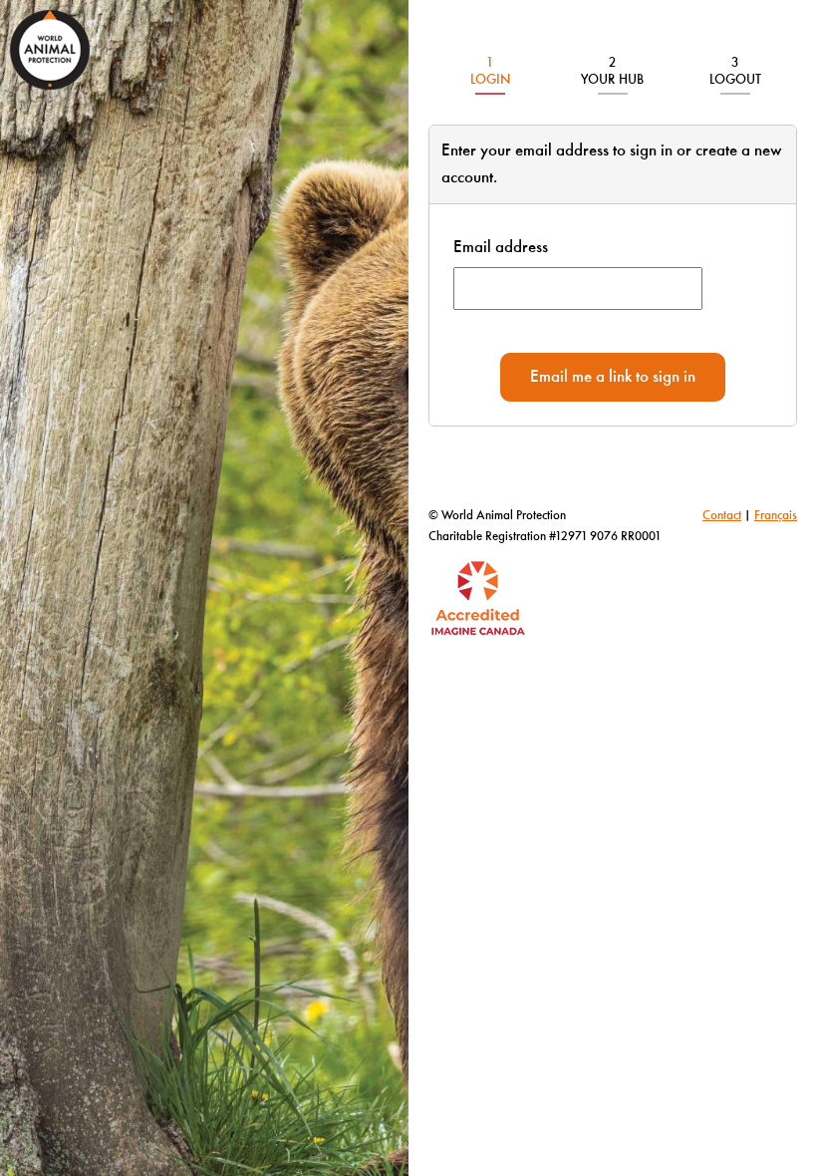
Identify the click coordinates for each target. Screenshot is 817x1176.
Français (775, 515)
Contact (721, 515)
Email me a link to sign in (612, 377)
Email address (500, 247)
